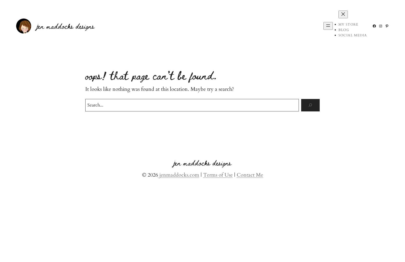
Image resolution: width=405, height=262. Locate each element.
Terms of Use (218, 174)
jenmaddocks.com (178, 174)
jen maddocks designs (65, 26)
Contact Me (250, 174)
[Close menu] (343, 14)
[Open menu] (328, 26)
